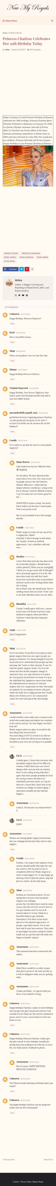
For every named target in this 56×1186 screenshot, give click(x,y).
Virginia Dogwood (19, 388)
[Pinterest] (27, 269)
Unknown (14, 313)
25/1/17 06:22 (20, 351)
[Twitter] (21, 269)
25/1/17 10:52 (43, 413)
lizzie (12, 332)
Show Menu (11, 20)
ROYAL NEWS (42, 257)
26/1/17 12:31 (34, 947)
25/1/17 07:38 (33, 388)
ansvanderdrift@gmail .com (23, 412)
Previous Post (9, 1159)
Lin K (19, 755)
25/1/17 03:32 (20, 333)
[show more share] (32, 269)
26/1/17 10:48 (29, 858)
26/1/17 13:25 (25, 1003)
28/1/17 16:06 (25, 1100)
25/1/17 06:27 (22, 370)
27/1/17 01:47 (27, 820)
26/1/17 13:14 (34, 964)
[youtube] (23, 295)
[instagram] (16, 295)
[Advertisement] (28, 83)
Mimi (12, 351)
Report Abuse (38, 1182)
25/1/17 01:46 (25, 314)
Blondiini (21, 603)
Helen (18, 280)
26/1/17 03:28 (27, 713)
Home (5, 33)
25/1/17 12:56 (22, 440)
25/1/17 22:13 (20, 649)
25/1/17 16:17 (35, 462)
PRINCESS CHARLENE (31, 253)
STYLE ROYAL (9, 261)
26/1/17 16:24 (25, 1079)
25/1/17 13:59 (21, 630)
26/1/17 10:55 (27, 890)
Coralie (13, 440)
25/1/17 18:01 (29, 528)
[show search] (52, 20)
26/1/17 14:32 (27, 756)
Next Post (48, 1159)
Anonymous (15, 712)
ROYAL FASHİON (26, 257)
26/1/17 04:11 (27, 834)
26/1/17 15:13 (34, 1062)
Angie (12, 629)
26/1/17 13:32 (34, 987)
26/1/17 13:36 (25, 1034)
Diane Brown (22, 462)
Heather (20, 556)
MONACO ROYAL (15, 33)
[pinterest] (27, 295)
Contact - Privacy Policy (22, 1182)
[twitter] (19, 295)
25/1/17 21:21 (30, 557)
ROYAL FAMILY (10, 257)
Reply (12, 323)
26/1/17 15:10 (34, 803)
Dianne (13, 369)
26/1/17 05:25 (31, 604)
